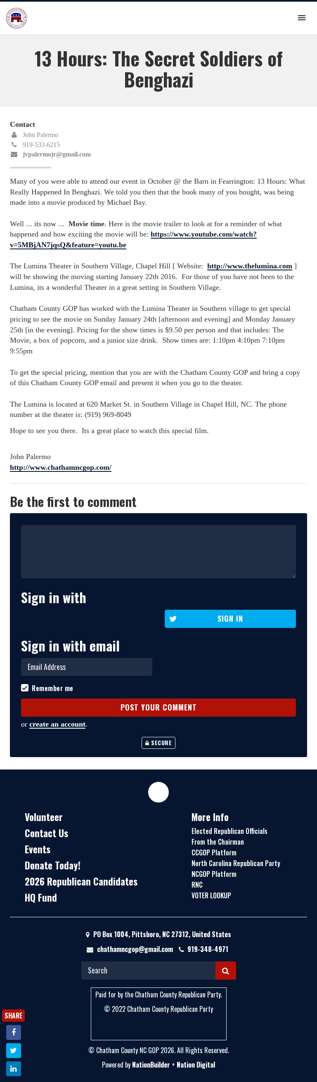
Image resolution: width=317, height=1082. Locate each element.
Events (37, 849)
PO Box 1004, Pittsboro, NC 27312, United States (161, 934)
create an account (57, 724)
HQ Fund (41, 897)
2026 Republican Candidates (81, 881)
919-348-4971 (207, 949)
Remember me (52, 688)
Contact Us (46, 833)
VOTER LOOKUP (211, 895)
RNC (197, 885)
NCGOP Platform (214, 874)
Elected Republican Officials (229, 831)
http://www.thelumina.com (249, 266)
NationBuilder (151, 1065)
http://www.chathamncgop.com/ (60, 467)
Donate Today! (52, 865)
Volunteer (44, 817)
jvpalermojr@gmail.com (57, 154)
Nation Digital (196, 1065)
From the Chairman (218, 842)
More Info (210, 817)
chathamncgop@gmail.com (135, 949)
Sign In (230, 618)
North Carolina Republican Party (236, 863)
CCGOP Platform (214, 852)
